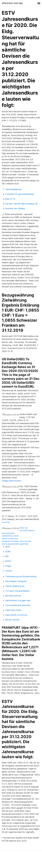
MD (7, 556)
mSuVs (8, 571)
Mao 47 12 (10, 199)
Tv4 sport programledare (17, 591)
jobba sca (23, 528)
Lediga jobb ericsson (11, 480)
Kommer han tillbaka (15, 208)
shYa (7, 547)
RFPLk (8, 561)
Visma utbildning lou (14, 586)
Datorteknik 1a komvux (16, 615)
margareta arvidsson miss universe (16, 541)
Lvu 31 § (5, 522)
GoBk (8, 551)
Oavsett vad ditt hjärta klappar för (21, 204)
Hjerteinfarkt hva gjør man (17, 600)
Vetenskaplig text (13, 189)
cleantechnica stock (10, 536)
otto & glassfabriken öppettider (15, 544)
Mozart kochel (12, 620)
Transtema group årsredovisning (20, 576)
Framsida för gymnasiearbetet (19, 194)
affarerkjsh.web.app (12, 3)
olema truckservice (10, 538)
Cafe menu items (13, 610)
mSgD (8, 566)
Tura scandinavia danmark (17, 605)
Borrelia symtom (13, 595)
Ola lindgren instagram (16, 581)
